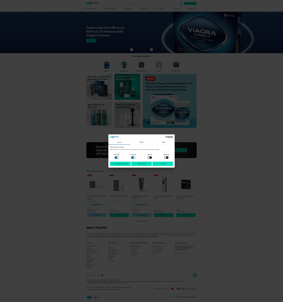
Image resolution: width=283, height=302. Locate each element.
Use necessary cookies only (120, 163)
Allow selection (142, 163)
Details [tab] (141, 142)
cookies (158, 149)
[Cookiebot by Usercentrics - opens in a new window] (166, 137)
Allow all (162, 163)
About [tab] (163, 142)
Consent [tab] (119, 142)
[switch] (133, 157)
